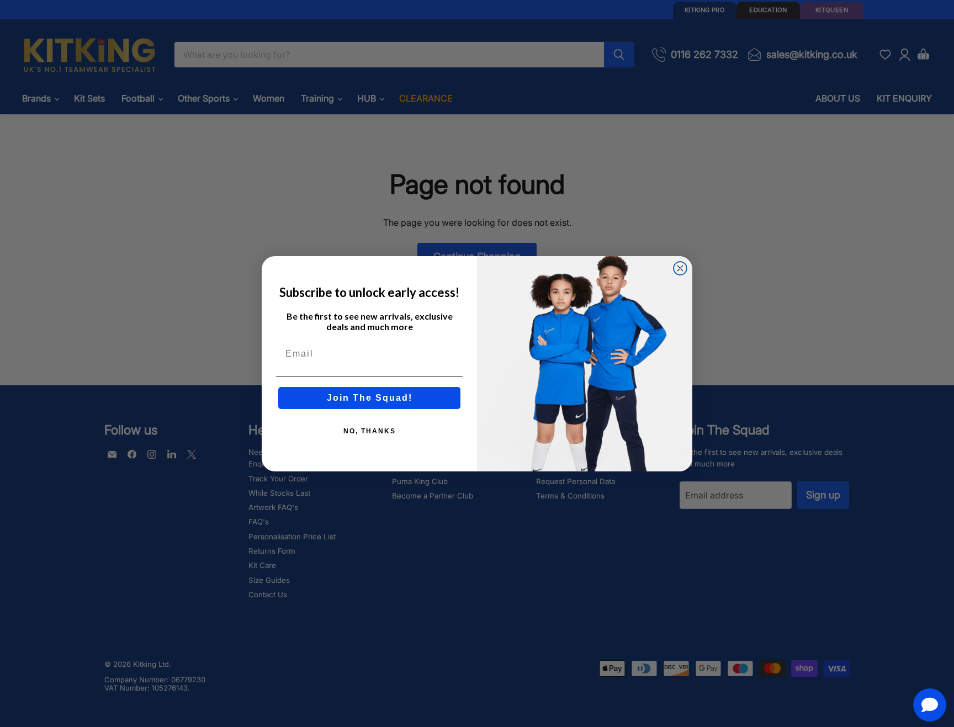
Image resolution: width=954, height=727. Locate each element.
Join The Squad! (369, 397)
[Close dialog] (680, 268)
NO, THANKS (369, 431)
